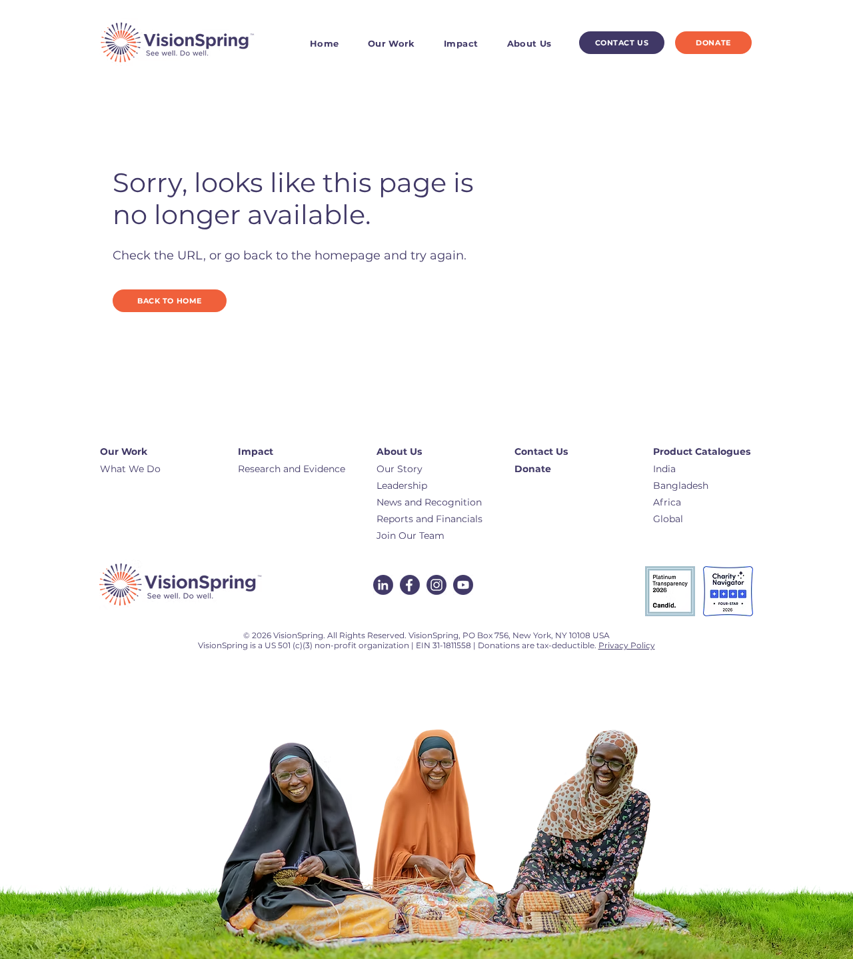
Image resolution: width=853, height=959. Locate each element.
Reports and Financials (429, 519)
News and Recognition (429, 502)
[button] (400, 43)
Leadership (402, 486)
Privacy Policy (626, 645)
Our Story (400, 469)
